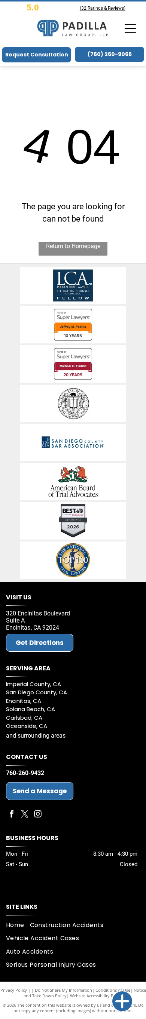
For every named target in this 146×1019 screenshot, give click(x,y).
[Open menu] (130, 28)
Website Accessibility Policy (96, 995)
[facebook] (11, 814)
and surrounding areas (36, 735)
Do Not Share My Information (63, 990)
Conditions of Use (112, 990)
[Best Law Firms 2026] (73, 521)
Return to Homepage (73, 246)
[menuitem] (18, 925)
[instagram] (37, 814)
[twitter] (24, 814)
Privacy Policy (13, 990)
